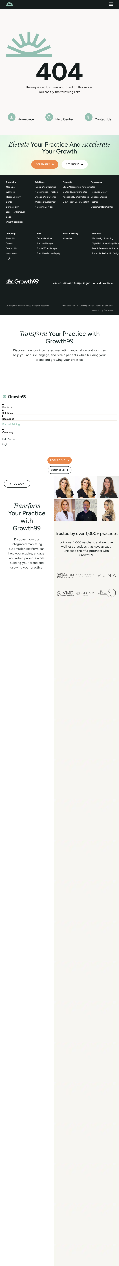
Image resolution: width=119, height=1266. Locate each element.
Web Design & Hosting (102, 238)
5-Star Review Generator (75, 192)
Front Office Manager (47, 248)
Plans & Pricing (11, 424)
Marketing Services (44, 207)
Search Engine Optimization (105, 248)
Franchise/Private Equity (48, 253)
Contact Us (103, 119)
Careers (9, 243)
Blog (93, 187)
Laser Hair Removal (15, 212)
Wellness (10, 192)
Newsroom (11, 253)
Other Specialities (14, 222)
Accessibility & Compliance (76, 197)
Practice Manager (45, 243)
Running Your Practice (45, 187)
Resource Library (99, 192)
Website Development (45, 202)
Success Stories (99, 197)
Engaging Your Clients (45, 197)
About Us (10, 238)
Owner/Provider (44, 238)
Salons (9, 217)
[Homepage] (11, 117)
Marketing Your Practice (46, 192)
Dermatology (12, 207)
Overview (68, 238)
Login (8, 258)
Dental (9, 202)
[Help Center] (49, 117)
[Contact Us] (89, 117)
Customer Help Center (102, 207)
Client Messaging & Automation (78, 187)
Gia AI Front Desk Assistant (76, 202)
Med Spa (10, 187)
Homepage (26, 119)
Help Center (64, 119)
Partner (94, 202)
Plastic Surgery (13, 197)
